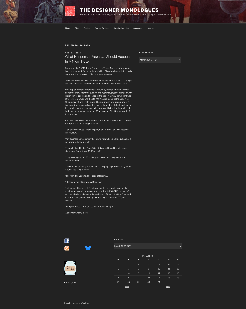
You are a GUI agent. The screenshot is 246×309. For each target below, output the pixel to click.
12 (178, 269)
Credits (87, 28)
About (67, 28)
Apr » (168, 286)
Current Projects (102, 28)
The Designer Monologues (119, 10)
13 (118, 273)
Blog (77, 28)
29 (138, 282)
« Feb (127, 286)
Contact (150, 28)
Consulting (138, 28)
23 (149, 278)
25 (169, 278)
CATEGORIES (72, 283)
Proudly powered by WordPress (77, 303)
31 (159, 282)
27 (118, 282)
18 (169, 273)
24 (159, 278)
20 (118, 278)
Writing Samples (121, 28)
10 (159, 269)
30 (148, 282)
